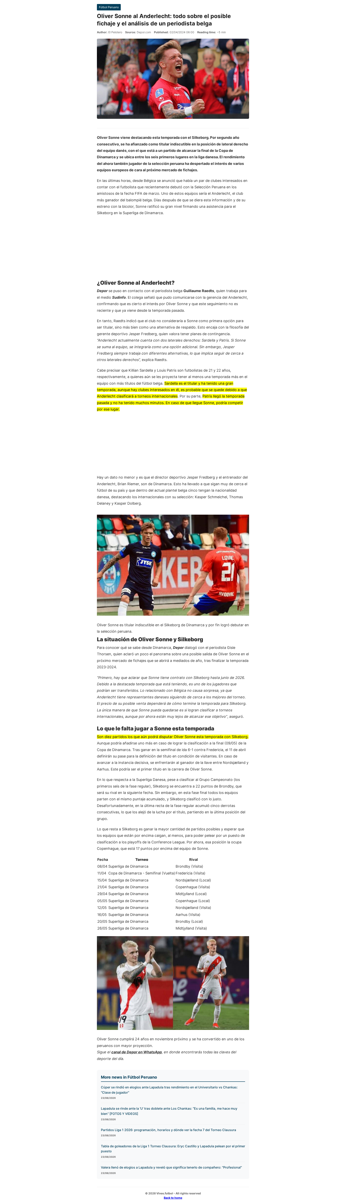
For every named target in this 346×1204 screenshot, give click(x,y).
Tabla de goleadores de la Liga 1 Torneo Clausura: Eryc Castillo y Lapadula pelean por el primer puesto (173, 1148)
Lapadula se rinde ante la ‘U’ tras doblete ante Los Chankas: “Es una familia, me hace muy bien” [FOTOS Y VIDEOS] (169, 1111)
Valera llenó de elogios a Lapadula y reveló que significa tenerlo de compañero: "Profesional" (171, 1167)
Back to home (173, 1197)
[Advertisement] (173, 249)
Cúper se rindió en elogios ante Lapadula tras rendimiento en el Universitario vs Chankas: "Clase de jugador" (169, 1089)
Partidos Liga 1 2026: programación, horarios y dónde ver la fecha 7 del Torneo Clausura (168, 1130)
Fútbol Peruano (109, 7)
